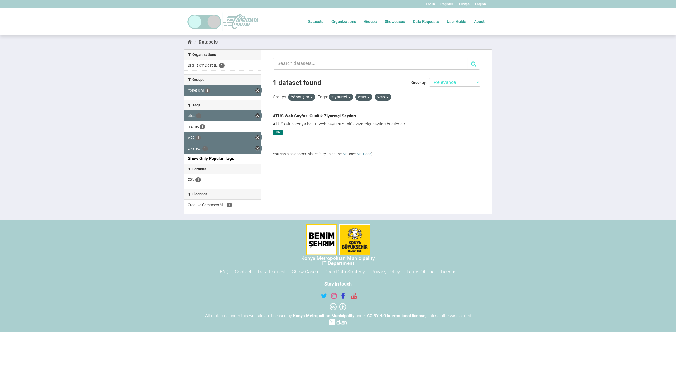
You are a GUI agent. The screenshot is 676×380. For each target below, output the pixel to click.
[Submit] (474, 64)
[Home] (189, 42)
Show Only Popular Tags (211, 158)
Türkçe (464, 4)
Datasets (315, 21)
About (479, 21)
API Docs (363, 154)
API (345, 154)
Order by (418, 82)
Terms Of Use (420, 271)
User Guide (456, 21)
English (480, 4)
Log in (430, 4)
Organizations (343, 21)
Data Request (272, 271)
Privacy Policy (385, 271)
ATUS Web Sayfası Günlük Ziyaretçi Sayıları (314, 115)
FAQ (224, 271)
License (448, 271)
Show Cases (305, 271)
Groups (370, 21)
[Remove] (311, 97)
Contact (243, 271)
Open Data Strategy (344, 271)
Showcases (395, 21)
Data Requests (426, 21)
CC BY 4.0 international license (396, 315)
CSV (278, 132)
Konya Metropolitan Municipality (323, 315)
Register (446, 4)
